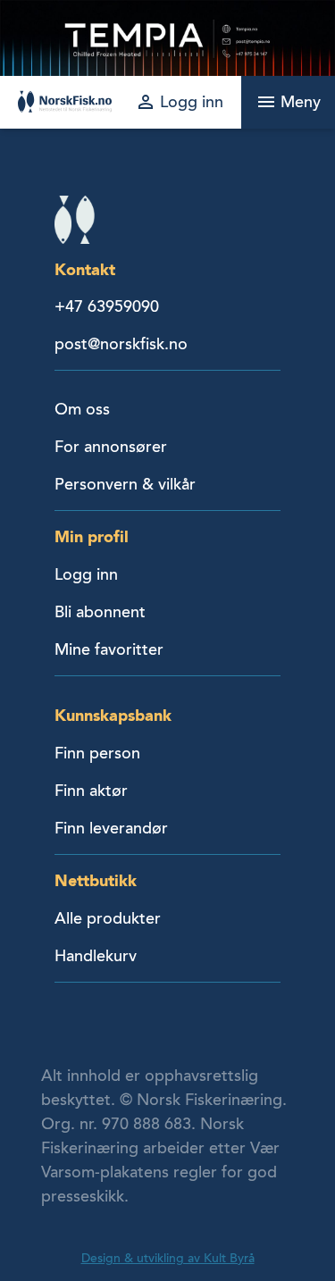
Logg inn (86, 574)
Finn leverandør (111, 828)
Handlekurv (95, 956)
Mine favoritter (108, 649)
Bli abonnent (100, 612)
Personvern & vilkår (125, 484)
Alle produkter (107, 918)
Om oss (82, 409)
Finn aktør (91, 790)
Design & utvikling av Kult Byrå (168, 1258)
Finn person (97, 753)
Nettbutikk (95, 880)
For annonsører (110, 446)
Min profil (91, 536)
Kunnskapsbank (113, 715)
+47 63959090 (106, 306)
